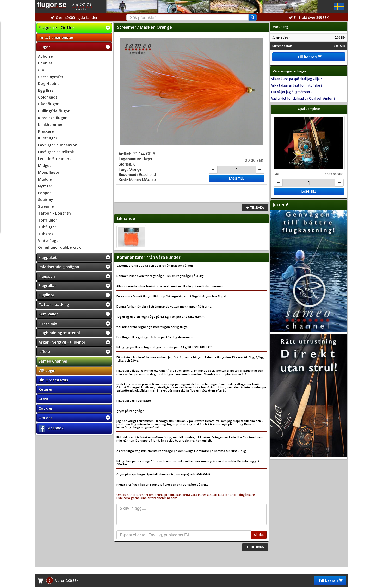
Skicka (259, 535)
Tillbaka (256, 207)
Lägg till (236, 178)
